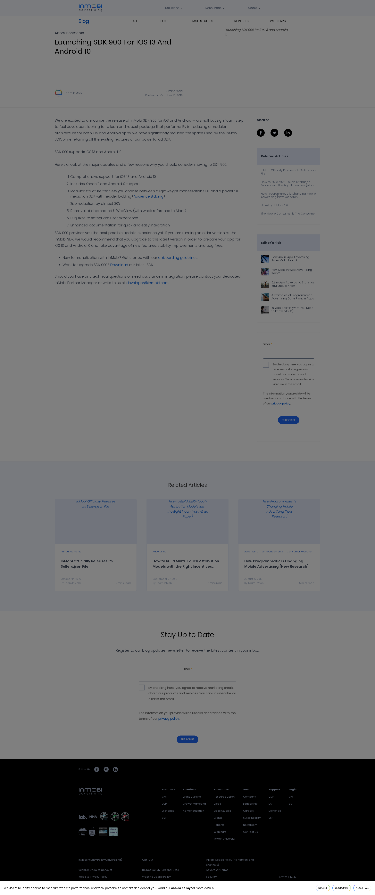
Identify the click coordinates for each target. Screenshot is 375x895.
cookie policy (181, 888)
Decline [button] (322, 887)
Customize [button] (341, 887)
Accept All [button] (362, 887)
